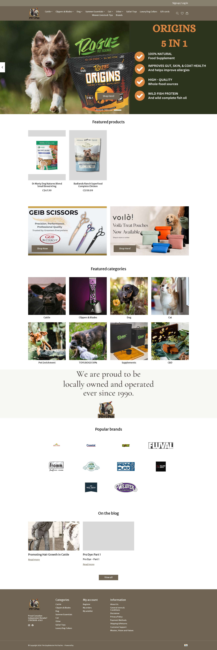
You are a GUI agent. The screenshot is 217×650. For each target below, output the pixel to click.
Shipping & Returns (118, 623)
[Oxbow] (91, 467)
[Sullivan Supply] (160, 467)
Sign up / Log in (180, 3)
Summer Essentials (64, 614)
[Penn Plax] (126, 467)
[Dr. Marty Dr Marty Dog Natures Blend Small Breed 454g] (47, 155)
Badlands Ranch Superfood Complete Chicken (88, 185)
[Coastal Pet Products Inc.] (91, 446)
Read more (34, 559)
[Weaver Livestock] (126, 488)
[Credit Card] (185, 645)
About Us (114, 604)
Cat (170, 317)
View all (108, 577)
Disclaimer (115, 613)
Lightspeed (78, 645)
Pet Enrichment (47, 362)
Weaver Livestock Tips (102, 15)
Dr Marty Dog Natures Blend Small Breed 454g (47, 185)
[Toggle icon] (177, 13)
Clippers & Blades (88, 317)
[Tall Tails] (91, 488)
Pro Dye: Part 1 (92, 554)
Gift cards (165, 11)
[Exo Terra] (126, 446)
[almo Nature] (56, 446)
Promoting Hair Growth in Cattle (48, 554)
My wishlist (88, 611)
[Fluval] (160, 446)
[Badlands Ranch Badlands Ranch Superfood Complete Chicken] (88, 155)
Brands (119, 15)
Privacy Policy (116, 617)
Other (58, 621)
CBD (170, 362)
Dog (129, 317)
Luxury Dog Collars (148, 11)
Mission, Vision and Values (121, 630)
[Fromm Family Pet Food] (56, 467)
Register (86, 604)
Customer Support (118, 627)
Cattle (47, 317)
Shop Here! (108, 96)
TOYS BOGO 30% (88, 362)
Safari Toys (131, 11)
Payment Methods (118, 620)
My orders (87, 608)
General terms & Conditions (117, 609)
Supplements (129, 362)
